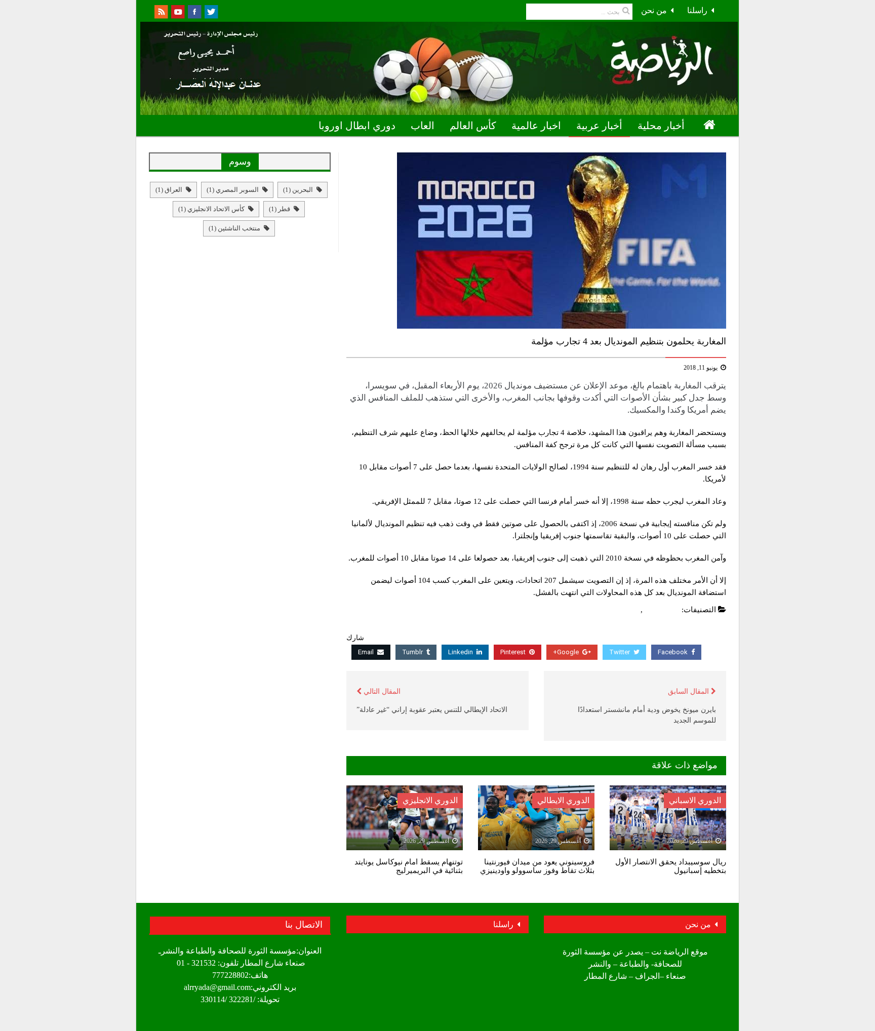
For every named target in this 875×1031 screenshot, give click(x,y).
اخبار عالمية (536, 125)
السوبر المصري (233, 189)
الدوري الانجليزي (430, 800)
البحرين (298, 189)
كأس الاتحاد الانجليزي (211, 209)
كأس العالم (473, 125)
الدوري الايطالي (563, 800)
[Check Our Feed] (160, 11)
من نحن (654, 10)
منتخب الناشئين (234, 228)
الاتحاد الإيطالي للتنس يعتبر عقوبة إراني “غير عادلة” (431, 709)
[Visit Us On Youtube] (177, 11)
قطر (279, 209)
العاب (422, 125)
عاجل (629, 610)
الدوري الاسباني (695, 800)
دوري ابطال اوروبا (357, 125)
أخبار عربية (599, 125)
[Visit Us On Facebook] (194, 11)
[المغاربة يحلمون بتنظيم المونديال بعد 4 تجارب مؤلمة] (536, 240)
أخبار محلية (661, 125)
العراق (168, 189)
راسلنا (697, 10)
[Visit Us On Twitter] (211, 11)
